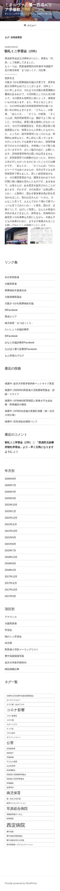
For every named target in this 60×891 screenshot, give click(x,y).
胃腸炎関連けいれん (14, 814)
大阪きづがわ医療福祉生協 (19, 303)
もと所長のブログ (14, 355)
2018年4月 (10, 570)
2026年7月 (10, 485)
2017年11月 (11, 583)
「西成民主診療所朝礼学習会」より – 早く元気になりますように (29, 447)
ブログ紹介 (11, 733)
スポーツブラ (12, 724)
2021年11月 (11, 524)
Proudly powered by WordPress (21, 883)
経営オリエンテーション (16, 803)
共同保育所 (11, 749)
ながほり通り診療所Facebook (21, 349)
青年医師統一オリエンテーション (20, 845)
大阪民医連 (11, 283)
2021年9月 (10, 537)
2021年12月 (11, 517)
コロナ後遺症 (12, 716)
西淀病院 (16, 825)
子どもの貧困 (12, 762)
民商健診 (10, 783)
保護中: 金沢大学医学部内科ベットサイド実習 (29, 383)
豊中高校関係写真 (14, 656)
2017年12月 (11, 576)
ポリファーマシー (14, 737)
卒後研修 (10, 757)
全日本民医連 (12, 277)
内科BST (10, 753)
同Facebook (11, 310)
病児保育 (14, 793)
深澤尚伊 (10, 787)
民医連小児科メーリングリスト (21, 649)
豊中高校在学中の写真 (15, 840)
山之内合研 (11, 766)
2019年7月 (10, 550)
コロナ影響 (16, 710)
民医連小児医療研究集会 (16, 774)
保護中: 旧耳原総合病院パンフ (21, 421)
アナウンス (11, 616)
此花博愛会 (11, 770)
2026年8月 (10, 478)
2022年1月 (10, 511)
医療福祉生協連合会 (15, 290)
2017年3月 (10, 596)
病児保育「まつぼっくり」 (19, 323)
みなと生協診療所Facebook (19, 342)
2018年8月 (10, 563)
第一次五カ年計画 (14, 799)
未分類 (8, 643)
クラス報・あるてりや (15, 704)
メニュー (31, 25)
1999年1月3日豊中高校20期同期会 (20, 696)
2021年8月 (10, 544)
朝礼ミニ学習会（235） (21, 51)
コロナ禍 (10, 720)
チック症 (10, 729)
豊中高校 (10, 832)
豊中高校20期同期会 (15, 836)
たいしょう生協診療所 (17, 329)
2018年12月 (11, 557)
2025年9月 (10, 498)
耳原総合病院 (17, 809)
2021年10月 (11, 530)
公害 (10, 743)
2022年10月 (11, 504)
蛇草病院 (10, 818)
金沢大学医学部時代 (15, 662)
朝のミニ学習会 (13, 636)
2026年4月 (10, 491)
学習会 (8, 630)
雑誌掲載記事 (12, 669)
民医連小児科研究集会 (15, 779)
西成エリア (11, 316)
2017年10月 (11, 589)
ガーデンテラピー (14, 700)
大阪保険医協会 (13, 296)
